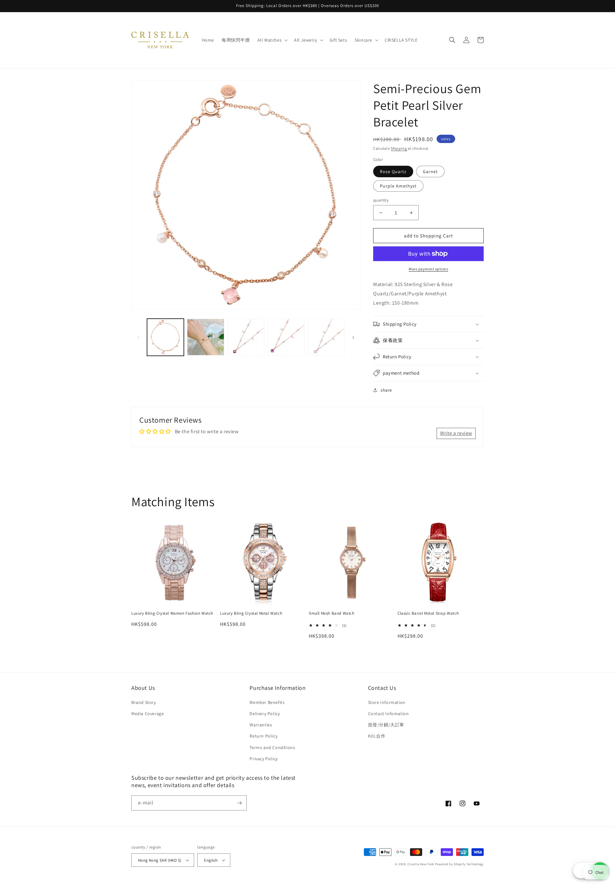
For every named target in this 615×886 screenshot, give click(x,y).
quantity (381, 200)
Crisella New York (420, 864)
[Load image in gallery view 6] (285, 337)
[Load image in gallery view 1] (165, 337)
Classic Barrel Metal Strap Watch (428, 613)
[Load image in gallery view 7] (326, 337)
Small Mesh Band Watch (332, 613)
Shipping (399, 148)
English (210, 860)
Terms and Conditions (272, 747)
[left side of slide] (138, 337)
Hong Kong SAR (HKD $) (159, 860)
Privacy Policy (263, 759)
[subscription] (239, 802)
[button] (272, 40)
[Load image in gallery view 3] (205, 337)
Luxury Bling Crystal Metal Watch (251, 613)
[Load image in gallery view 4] (245, 337)
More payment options (428, 269)
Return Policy (263, 736)
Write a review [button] (456, 433)
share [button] (386, 390)
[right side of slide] (353, 337)
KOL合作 (377, 736)
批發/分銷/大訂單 (386, 725)
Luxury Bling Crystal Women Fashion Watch (172, 613)
